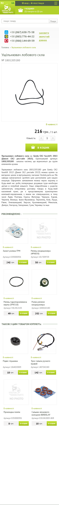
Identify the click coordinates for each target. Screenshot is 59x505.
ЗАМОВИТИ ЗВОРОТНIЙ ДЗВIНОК (44, 36)
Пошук (53, 21)
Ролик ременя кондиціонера (38, 303)
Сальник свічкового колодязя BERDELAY (41, 413)
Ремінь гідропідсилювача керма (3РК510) (15, 303)
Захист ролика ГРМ (11, 250)
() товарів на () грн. (34, 10)
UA (12, 3)
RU (2, 3)
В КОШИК (23, 262)
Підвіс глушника (10, 361)
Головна (5, 47)
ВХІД (26, 3)
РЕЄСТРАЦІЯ (38, 3)
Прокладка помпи (12, 412)
